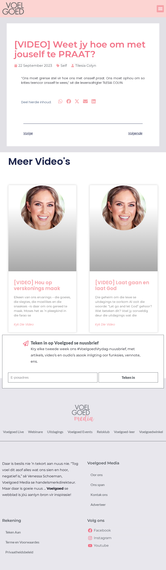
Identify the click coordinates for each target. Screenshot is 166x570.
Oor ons (97, 475)
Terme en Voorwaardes (22, 542)
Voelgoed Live (13, 432)
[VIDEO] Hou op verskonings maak (37, 285)
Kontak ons (99, 494)
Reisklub (103, 432)
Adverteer (98, 504)
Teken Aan (13, 532)
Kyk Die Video (24, 324)
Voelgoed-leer (124, 432)
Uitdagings (55, 432)
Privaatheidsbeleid (19, 552)
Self (64, 66)
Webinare (35, 432)
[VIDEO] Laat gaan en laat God (122, 285)
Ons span (98, 485)
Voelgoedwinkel (151, 432)
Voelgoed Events (80, 432)
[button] (160, 8)
